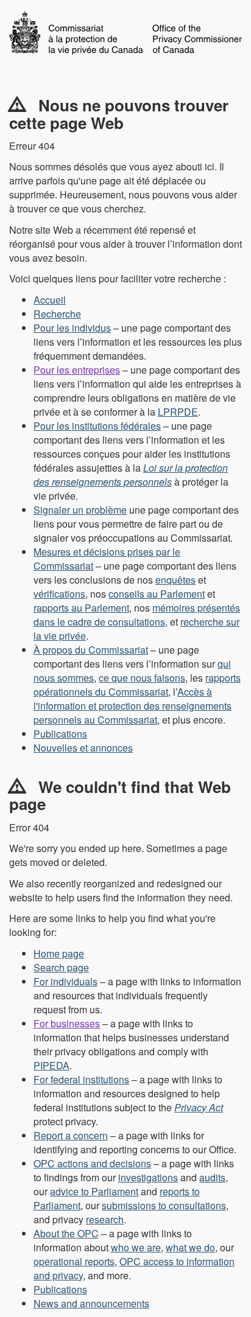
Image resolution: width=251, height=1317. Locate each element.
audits (212, 1177)
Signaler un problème (80, 510)
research (105, 1219)
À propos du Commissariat (91, 650)
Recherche (57, 314)
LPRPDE (178, 412)
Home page (59, 953)
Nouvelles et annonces (83, 748)
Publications (60, 734)
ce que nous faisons (142, 678)
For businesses (67, 1023)
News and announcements (91, 1303)
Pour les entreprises (77, 370)
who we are (136, 1247)
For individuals (65, 981)
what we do (190, 1247)
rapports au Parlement (81, 608)
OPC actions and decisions (92, 1163)
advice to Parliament (94, 1191)
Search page (61, 967)
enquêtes (175, 580)
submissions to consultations (164, 1205)
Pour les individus (72, 328)
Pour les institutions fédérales (97, 426)
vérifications (59, 594)
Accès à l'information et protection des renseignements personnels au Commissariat (133, 706)
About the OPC (66, 1233)
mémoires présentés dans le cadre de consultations (137, 615)
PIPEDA (51, 1065)
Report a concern (71, 1135)
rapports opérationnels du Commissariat (137, 685)
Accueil (50, 300)
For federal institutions (81, 1079)
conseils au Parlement (156, 594)
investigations (148, 1177)
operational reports (74, 1261)
